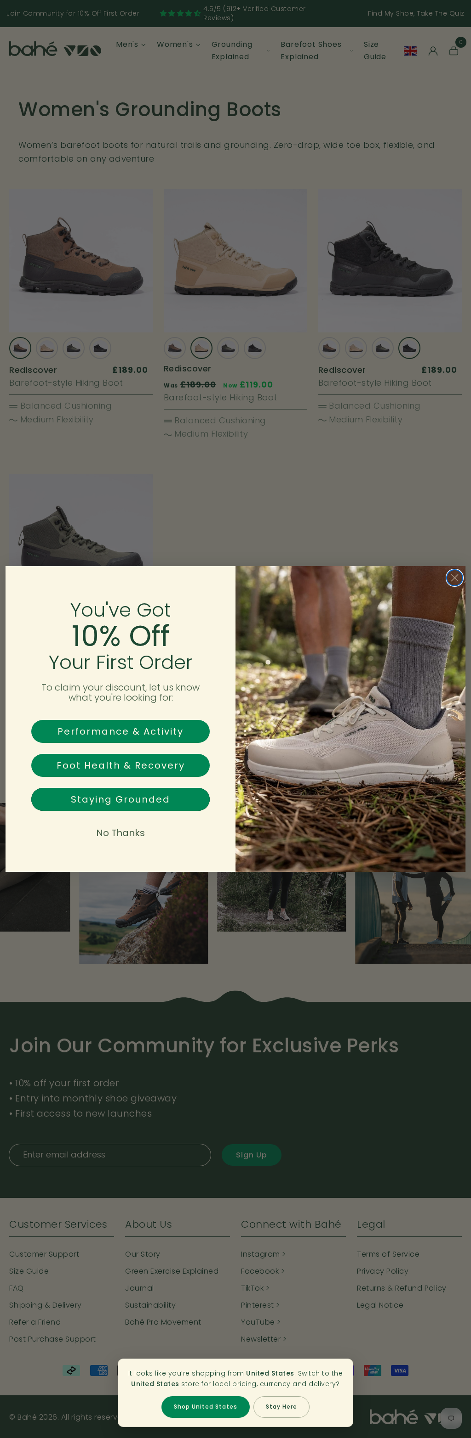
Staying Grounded (120, 799)
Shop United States (205, 1406)
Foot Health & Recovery (121, 765)
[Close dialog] (455, 578)
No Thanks (120, 832)
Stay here (281, 1406)
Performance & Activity (120, 731)
